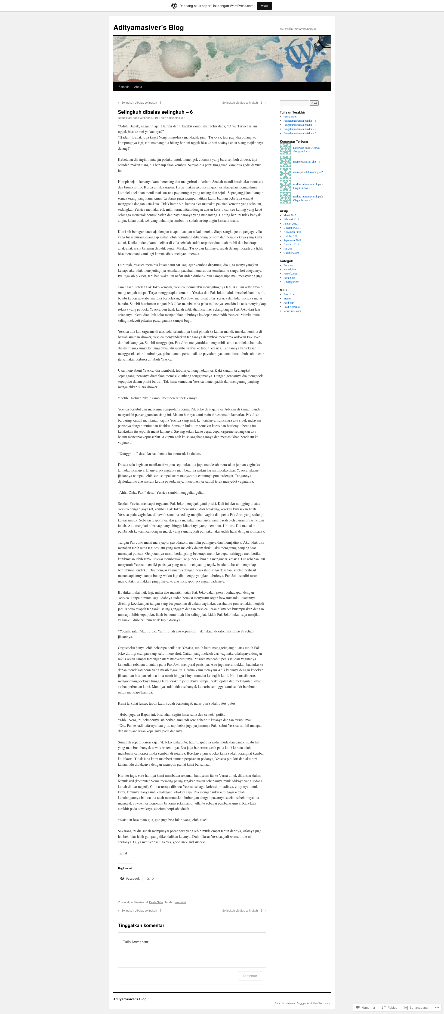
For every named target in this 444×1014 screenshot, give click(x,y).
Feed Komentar (292, 306)
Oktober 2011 (291, 236)
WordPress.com (292, 311)
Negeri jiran (290, 269)
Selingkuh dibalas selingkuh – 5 (140, 102)
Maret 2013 (290, 215)
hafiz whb (298, 147)
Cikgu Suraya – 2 (303, 200)
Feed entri (289, 302)
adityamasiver (176, 118)
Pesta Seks (156, 902)
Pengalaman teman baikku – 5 (300, 133)
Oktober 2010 (291, 252)
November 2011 (292, 232)
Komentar (250, 976)
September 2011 (292, 240)
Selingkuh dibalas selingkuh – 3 (244, 102)
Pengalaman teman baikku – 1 (300, 120)
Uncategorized (291, 282)
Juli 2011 (289, 248)
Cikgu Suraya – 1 (303, 188)
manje (296, 161)
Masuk (287, 298)
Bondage (288, 265)
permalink (180, 902)
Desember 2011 (292, 227)
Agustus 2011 (291, 244)
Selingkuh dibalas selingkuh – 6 (155, 111)
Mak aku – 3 (313, 161)
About (138, 86)
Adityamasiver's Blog (148, 27)
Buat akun (289, 294)
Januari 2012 (291, 223)
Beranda (124, 86)
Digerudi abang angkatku (306, 149)
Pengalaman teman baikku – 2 (300, 129)
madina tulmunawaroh (305, 184)
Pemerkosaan (291, 273)
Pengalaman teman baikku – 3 (300, 124)
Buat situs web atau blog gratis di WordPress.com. (303, 1003)
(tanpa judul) (290, 116)
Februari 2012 (291, 219)
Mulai (264, 5)
